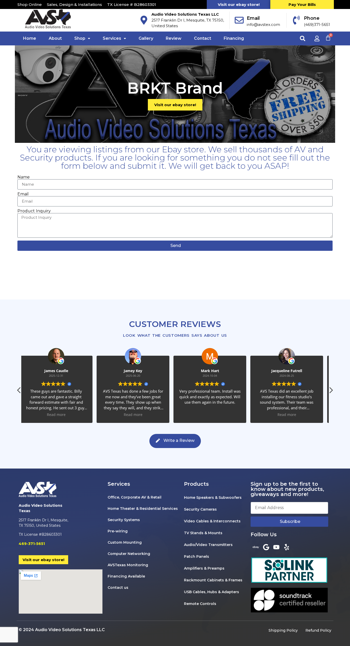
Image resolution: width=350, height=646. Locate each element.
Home (29, 38)
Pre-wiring (118, 531)
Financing (234, 38)
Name (23, 177)
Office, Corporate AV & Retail (134, 497)
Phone (312, 18)
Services (112, 38)
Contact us (118, 587)
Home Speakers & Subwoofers (213, 497)
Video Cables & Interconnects (212, 521)
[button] (303, 38)
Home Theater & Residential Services (143, 508)
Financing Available (126, 576)
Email (253, 18)
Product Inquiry (34, 211)
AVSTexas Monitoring (128, 565)
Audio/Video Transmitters (208, 544)
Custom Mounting (125, 542)
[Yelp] (286, 547)
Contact (202, 38)
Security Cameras (200, 509)
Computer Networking (129, 553)
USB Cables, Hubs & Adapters (211, 592)
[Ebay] (256, 547)
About (55, 38)
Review (173, 38)
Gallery (146, 38)
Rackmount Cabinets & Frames (213, 580)
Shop (79, 38)
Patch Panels (196, 556)
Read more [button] (59, 414)
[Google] (266, 547)
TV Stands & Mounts (203, 533)
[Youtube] (276, 547)
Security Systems (124, 520)
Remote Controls (200, 603)
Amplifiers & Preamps (204, 568)
